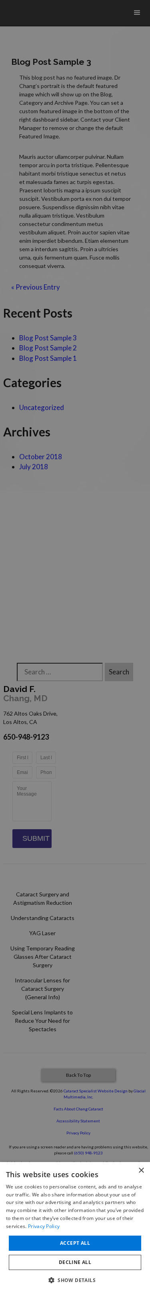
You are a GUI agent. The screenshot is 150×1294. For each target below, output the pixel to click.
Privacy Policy (44, 1226)
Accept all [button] (75, 1243)
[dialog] (75, 1228)
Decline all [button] (75, 1262)
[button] (75, 1280)
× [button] (141, 1171)
